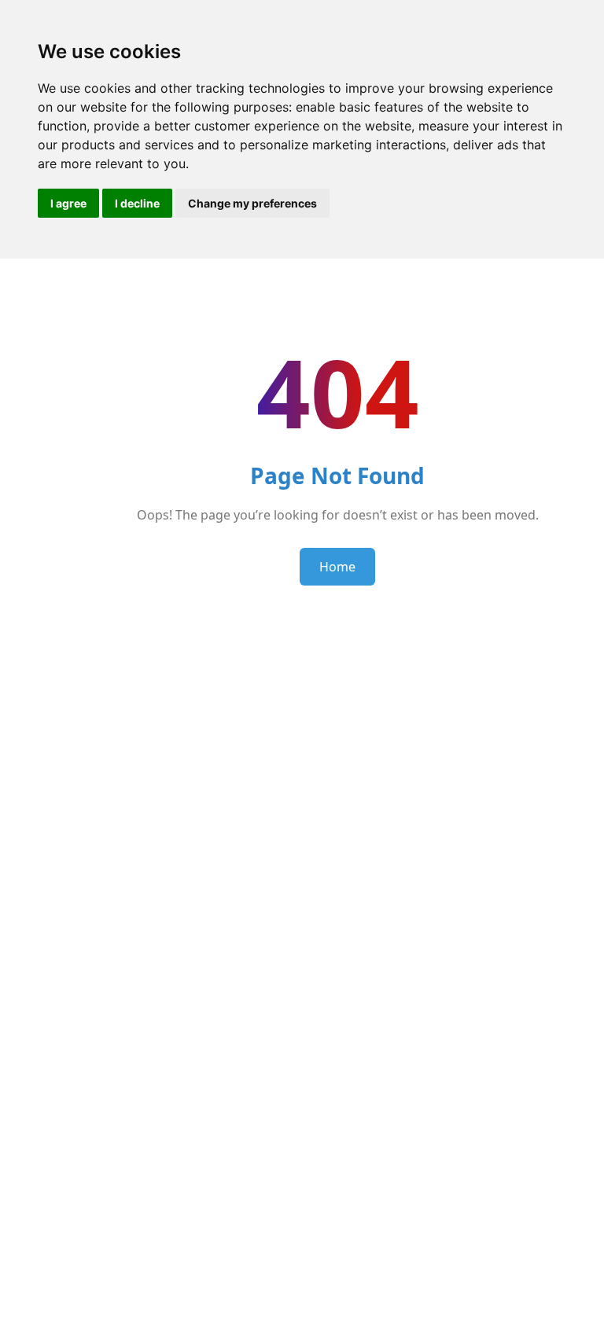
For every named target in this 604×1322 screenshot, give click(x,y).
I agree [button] (68, 203)
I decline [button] (137, 203)
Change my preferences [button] (252, 203)
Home (337, 566)
